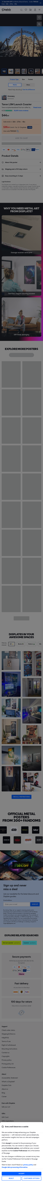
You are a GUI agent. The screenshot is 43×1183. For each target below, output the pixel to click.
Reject (11, 1178)
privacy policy (28, 1165)
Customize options (31, 1178)
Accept (22, 1174)
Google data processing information (14, 1167)
